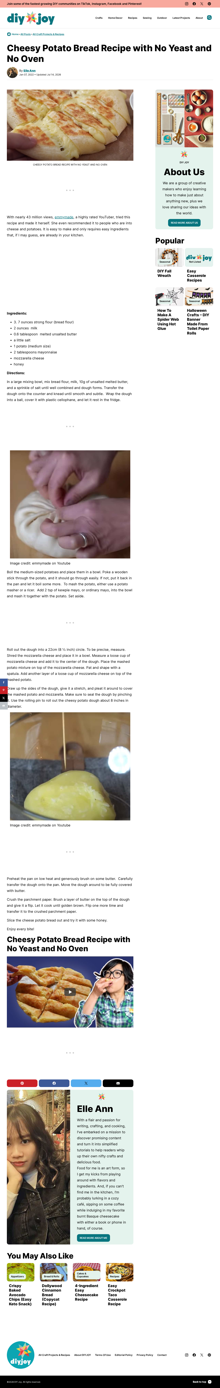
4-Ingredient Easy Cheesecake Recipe (86, 1292)
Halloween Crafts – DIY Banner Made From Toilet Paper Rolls (198, 321)
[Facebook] (194, 4)
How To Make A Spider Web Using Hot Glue (168, 319)
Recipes (132, 17)
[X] (202, 4)
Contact (162, 1354)
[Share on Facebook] (4, 682)
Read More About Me (93, 1237)
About (199, 17)
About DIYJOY (82, 1354)
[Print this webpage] (4, 706)
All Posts (25, 34)
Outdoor (162, 17)
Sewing (147, 17)
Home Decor (115, 17)
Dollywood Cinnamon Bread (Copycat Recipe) (52, 1294)
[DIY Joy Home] (31, 18)
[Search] (209, 17)
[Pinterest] (209, 4)
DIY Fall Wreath (164, 273)
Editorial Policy (124, 1354)
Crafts (99, 17)
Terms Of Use (103, 1354)
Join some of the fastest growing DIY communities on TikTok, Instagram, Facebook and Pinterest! (74, 4)
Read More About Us (184, 222)
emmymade (64, 217)
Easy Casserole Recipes (196, 275)
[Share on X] (4, 698)
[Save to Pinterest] (4, 690)
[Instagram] (186, 4)
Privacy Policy (145, 1354)
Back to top (199, 1381)
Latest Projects (181, 17)
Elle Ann (30, 70)
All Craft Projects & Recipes (48, 34)
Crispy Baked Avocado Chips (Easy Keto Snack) (20, 1294)
